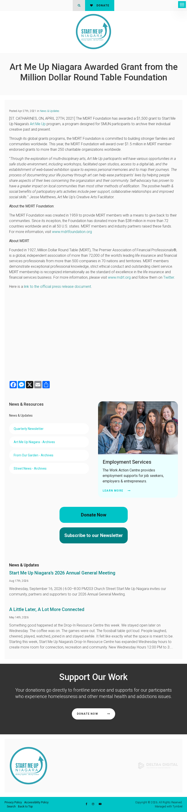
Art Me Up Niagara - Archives (34, 442)
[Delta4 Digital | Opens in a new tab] (158, 765)
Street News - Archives (30, 468)
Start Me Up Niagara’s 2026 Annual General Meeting (62, 573)
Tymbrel (177, 806)
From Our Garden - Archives (33, 455)
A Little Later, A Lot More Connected (46, 609)
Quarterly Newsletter (29, 429)
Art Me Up (38, 124)
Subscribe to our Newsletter (93, 535)
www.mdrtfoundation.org (72, 232)
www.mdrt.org (119, 277)
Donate (102, 5)
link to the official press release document (57, 286)
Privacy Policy (13, 802)
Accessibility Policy (36, 802)
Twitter (168, 277)
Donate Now (93, 515)
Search (11, 806)
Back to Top (25, 806)
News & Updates (49, 111)
